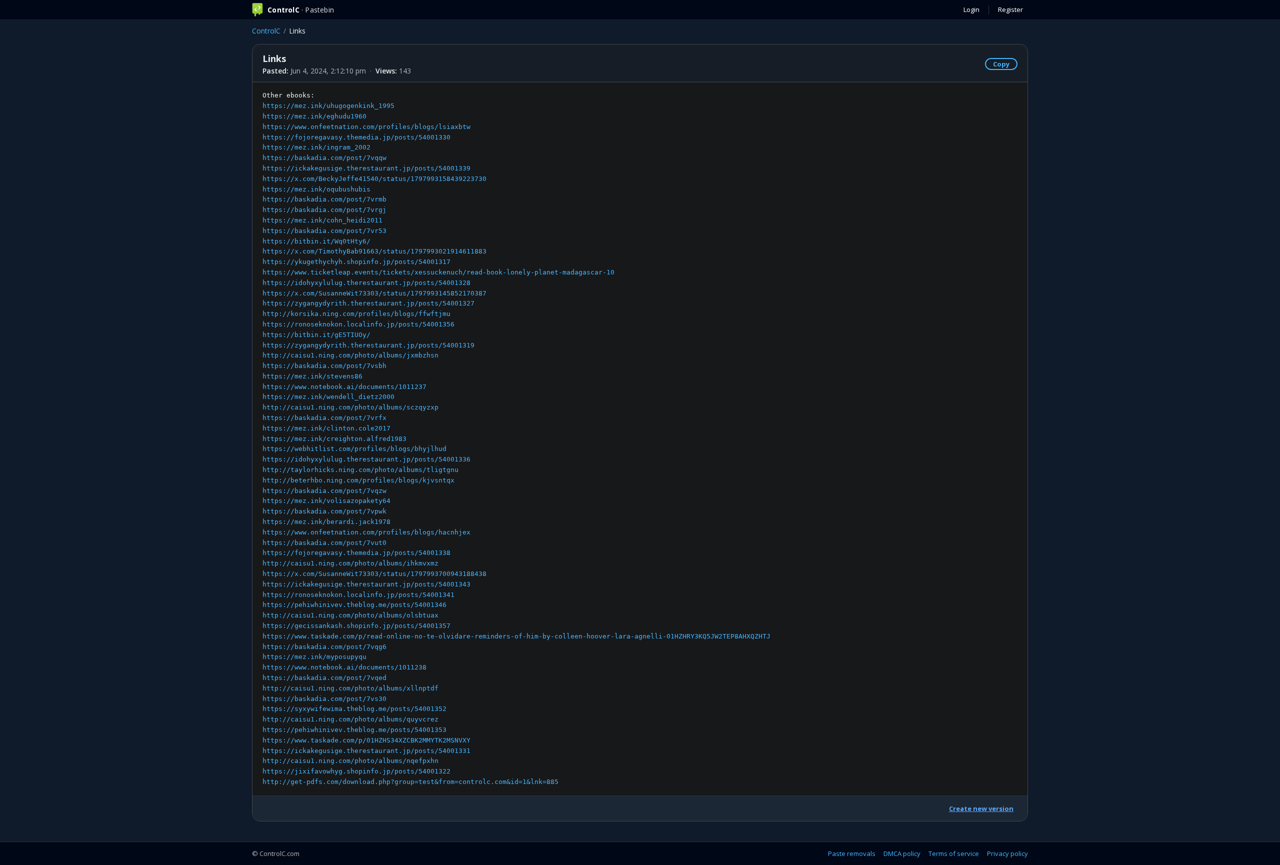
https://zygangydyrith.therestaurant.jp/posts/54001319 (368, 345)
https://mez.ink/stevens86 (312, 376)
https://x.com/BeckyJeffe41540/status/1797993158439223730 (374, 178)
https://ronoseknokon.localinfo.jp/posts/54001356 (358, 324)
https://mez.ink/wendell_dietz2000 (328, 396)
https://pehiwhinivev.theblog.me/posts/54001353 (354, 730)
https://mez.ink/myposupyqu (314, 656)
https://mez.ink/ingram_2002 (316, 147)
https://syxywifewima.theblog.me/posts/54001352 (354, 708)
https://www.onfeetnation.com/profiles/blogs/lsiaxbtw (366, 126)
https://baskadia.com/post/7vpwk (324, 511)
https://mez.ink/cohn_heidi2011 (322, 220)
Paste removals (852, 853)
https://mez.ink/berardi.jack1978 (326, 522)
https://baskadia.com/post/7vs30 (324, 698)
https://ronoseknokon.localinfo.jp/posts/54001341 (358, 594)
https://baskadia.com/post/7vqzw (324, 490)
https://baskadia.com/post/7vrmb (324, 199)
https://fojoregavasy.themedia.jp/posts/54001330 (356, 137)
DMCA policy (902, 853)
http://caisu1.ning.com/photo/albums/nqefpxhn (350, 760)
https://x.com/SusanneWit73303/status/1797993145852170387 (374, 293)
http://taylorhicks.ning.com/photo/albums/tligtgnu (360, 470)
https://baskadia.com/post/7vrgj (324, 210)
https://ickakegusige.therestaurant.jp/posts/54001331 (366, 750)
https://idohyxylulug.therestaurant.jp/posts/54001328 (366, 282)
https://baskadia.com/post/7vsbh (324, 366)
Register (1010, 9)
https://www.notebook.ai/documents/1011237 (344, 386)
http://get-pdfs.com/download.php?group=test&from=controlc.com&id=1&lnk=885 (410, 782)
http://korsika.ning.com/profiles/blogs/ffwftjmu (356, 314)
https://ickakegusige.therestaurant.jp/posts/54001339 (366, 168)
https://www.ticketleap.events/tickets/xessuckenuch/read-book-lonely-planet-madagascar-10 (438, 272)
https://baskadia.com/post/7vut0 (324, 542)
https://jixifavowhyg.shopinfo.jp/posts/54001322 (356, 771)
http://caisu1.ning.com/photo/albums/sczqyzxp (350, 407)
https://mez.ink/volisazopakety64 (326, 500)
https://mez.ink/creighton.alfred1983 (334, 438)
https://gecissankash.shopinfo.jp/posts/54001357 (356, 626)
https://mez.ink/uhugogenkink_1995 (328, 106)
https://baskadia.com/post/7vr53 (324, 230)
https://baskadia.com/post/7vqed (324, 678)
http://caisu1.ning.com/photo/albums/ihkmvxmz (350, 563)
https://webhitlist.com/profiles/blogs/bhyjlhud (354, 448)
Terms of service (953, 853)
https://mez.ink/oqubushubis (316, 189)
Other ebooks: (516, 439)
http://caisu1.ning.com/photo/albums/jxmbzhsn (350, 355)
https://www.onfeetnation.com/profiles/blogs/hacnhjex (366, 532)
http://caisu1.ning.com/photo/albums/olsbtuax (350, 615)
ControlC (266, 31)
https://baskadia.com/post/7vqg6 (324, 646)
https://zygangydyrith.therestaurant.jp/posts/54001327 (368, 303)
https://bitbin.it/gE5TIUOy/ (316, 334)
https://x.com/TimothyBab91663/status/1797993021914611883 (374, 251)
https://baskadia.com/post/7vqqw (324, 158)
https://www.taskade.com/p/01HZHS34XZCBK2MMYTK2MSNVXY (366, 740)
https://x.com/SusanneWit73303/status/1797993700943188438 (374, 574)
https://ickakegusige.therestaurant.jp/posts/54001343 (366, 584)
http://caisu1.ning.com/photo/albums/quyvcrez (350, 719)
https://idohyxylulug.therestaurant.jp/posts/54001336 (366, 459)
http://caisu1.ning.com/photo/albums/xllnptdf (350, 688)
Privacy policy (1007, 853)
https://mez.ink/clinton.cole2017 (326, 428)
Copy (1001, 64)
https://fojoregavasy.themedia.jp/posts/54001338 (356, 552)
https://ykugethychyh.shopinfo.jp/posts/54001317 (356, 262)
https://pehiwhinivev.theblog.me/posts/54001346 (354, 604)
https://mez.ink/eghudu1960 (314, 116)
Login (972, 9)
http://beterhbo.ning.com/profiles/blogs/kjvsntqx (358, 480)
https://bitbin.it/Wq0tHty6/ (316, 241)
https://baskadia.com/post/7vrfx (324, 418)
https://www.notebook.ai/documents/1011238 (344, 667)
